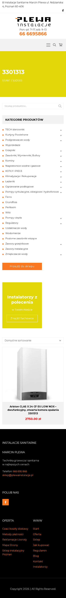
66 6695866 (33, 34)
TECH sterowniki (14, 129)
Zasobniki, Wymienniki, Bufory (22, 155)
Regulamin (40, 550)
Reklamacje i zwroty (14, 539)
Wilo (8, 212)
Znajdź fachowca (22, 318)
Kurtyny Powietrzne (16, 134)
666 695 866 (20, 471)
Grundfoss (11, 202)
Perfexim (10, 207)
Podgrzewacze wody (17, 139)
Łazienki (10, 181)
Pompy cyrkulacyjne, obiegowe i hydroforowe (32, 191)
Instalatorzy (40, 566)
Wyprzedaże (12, 145)
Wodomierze (13, 233)
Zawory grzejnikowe (17, 243)
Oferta (37, 534)
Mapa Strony (10, 545)
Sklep (36, 539)
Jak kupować (41, 545)
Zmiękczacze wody (16, 254)
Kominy (9, 160)
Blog (36, 556)
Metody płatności (12, 534)
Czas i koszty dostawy (15, 528)
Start (6, 80)
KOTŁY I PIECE (13, 171)
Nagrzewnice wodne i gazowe (23, 165)
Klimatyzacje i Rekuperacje (21, 176)
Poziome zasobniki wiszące (21, 238)
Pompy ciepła (13, 217)
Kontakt (38, 561)
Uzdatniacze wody (16, 228)
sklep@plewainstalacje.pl (17, 475)
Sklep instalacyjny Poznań (13, 552)
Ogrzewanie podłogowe (19, 186)
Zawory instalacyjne (16, 248)
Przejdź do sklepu (22, 266)
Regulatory (11, 222)
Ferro (8, 196)
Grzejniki (10, 150)
